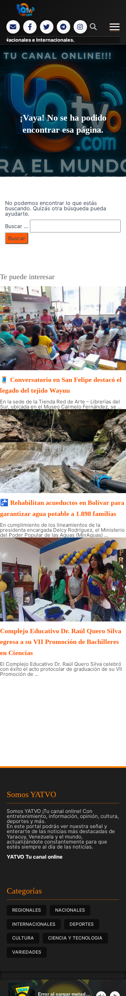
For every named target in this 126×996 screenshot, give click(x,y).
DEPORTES (82, 924)
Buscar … (17, 226)
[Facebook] (30, 27)
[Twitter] (46, 27)
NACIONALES (70, 910)
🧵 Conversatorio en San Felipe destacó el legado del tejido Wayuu (61, 385)
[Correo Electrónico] (13, 27)
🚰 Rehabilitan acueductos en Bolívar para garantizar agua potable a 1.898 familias (62, 508)
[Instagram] (80, 27)
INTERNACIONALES (33, 924)
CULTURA (23, 938)
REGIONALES (26, 910)
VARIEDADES (26, 952)
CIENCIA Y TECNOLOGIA (75, 938)
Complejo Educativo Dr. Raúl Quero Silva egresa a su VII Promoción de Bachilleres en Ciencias (60, 641)
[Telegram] (63, 27)
